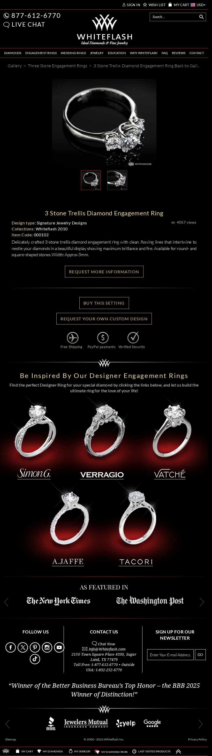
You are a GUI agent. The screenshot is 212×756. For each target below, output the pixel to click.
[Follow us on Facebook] (11, 651)
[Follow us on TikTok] (35, 663)
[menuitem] (12, 53)
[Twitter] (128, 198)
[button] (6, 25)
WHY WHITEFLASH (143, 53)
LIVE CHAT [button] (29, 24)
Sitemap (10, 739)
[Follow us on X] (23, 651)
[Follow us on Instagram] (47, 651)
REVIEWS (178, 53)
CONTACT (197, 53)
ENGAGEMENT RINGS (41, 53)
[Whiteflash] (104, 30)
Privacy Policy (197, 739)
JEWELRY (97, 53)
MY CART (181, 5)
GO (200, 654)
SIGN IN (133, 5)
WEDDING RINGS (73, 53)
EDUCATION (117, 53)
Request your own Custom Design (104, 318)
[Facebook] (112, 198)
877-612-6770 (36, 15)
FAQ (165, 53)
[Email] (81, 198)
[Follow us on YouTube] (59, 651)
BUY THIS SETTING (104, 302)
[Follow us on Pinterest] (35, 651)
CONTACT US (104, 631)
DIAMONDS (12, 53)
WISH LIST (157, 5)
